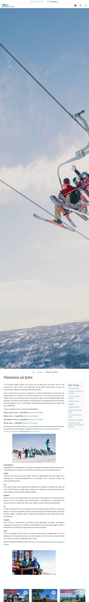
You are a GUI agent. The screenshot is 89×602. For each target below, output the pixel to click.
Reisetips (40, 372)
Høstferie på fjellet (74, 407)
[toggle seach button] (81, 5)
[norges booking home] (7, 5)
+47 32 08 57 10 (35, 431)
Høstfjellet (72, 404)
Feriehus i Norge (74, 401)
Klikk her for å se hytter (35, 412)
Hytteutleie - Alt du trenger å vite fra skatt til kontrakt (76, 425)
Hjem (33, 372)
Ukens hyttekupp (74, 388)
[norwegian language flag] (76, 5)
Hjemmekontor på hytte (76, 420)
